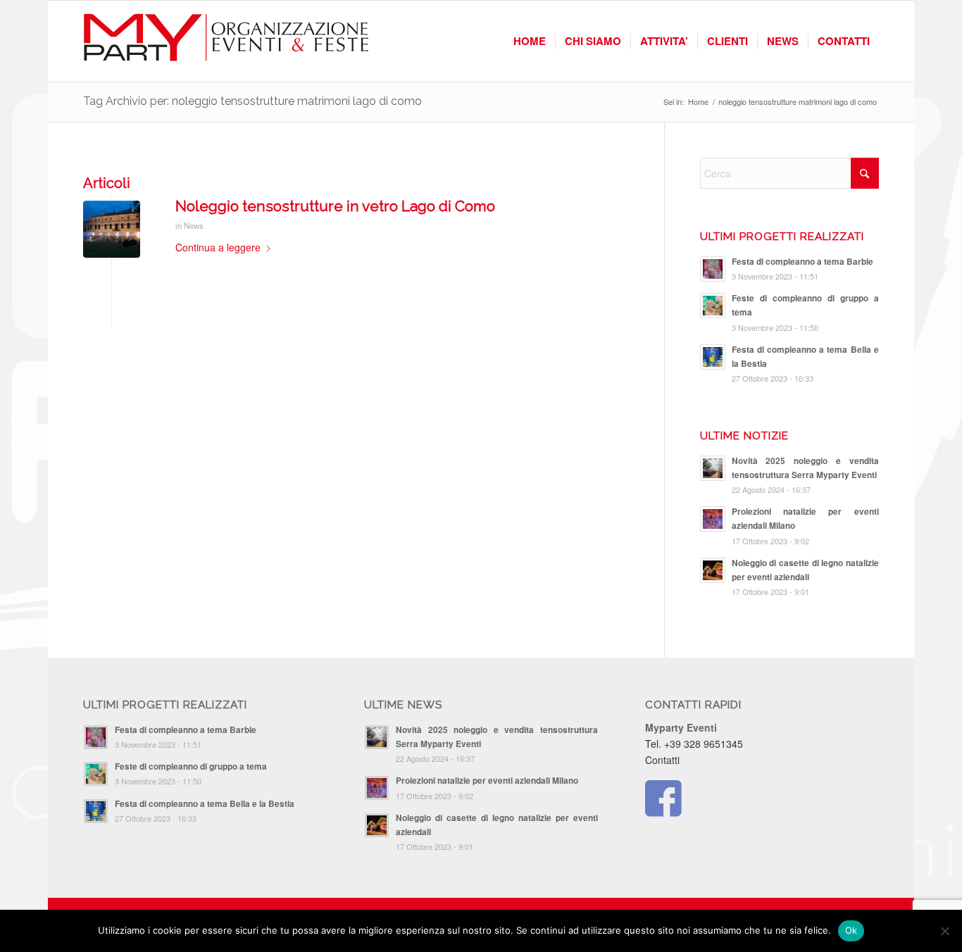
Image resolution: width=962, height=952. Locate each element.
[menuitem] (529, 41)
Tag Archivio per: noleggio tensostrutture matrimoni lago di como (252, 101)
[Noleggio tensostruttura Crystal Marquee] (111, 229)
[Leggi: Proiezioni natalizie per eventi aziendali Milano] (712, 519)
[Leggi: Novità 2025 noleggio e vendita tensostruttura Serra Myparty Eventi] (712, 468)
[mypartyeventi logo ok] (227, 41)
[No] (944, 931)
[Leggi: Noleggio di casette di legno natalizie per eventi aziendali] (712, 570)
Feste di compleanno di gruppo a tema (191, 766)
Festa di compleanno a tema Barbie (802, 262)
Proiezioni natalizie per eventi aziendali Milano (487, 781)
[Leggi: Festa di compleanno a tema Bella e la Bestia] (712, 357)
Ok (851, 930)
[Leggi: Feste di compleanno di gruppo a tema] (712, 305)
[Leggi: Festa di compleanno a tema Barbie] (712, 269)
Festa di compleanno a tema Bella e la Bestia (204, 804)
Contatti (662, 760)
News (194, 225)
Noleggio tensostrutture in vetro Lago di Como (335, 206)
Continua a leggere (218, 247)
